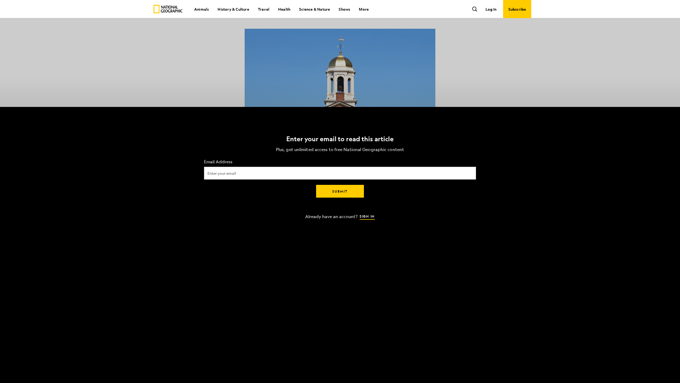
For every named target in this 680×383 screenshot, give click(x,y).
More (364, 9)
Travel (263, 9)
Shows (344, 9)
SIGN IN (367, 216)
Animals (201, 9)
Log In (491, 9)
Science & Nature (314, 9)
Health (284, 9)
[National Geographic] (168, 9)
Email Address (218, 161)
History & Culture (233, 9)
